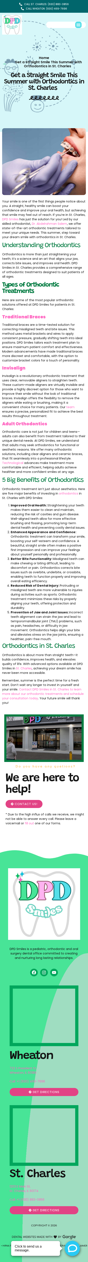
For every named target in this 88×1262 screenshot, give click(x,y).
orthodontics (68, 493)
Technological (12, 463)
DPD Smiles (10, 219)
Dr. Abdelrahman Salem (49, 224)
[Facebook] (34, 972)
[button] (78, 25)
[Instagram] (44, 972)
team (70, 407)
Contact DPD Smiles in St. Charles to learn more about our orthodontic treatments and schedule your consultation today (43, 693)
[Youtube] (54, 972)
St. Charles (24, 668)
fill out (29, 823)
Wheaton (31, 1056)
